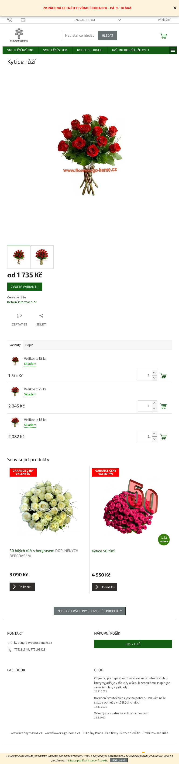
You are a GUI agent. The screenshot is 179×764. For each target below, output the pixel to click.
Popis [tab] (29, 345)
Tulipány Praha (93, 733)
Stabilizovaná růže (155, 733)
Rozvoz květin (130, 733)
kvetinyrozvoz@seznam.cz (33, 642)
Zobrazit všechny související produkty (89, 611)
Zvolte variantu (24, 287)
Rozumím (118, 760)
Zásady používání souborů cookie (87, 761)
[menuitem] (20, 50)
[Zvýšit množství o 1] (154, 372)
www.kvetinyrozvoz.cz (26, 733)
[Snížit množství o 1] (154, 378)
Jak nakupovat (84, 20)
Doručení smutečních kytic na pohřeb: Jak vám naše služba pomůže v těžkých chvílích (130, 700)
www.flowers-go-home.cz (62, 733)
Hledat (107, 35)
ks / (133, 644)
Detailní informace (19, 302)
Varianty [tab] (15, 345)
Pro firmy (111, 733)
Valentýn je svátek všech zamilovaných (121, 713)
